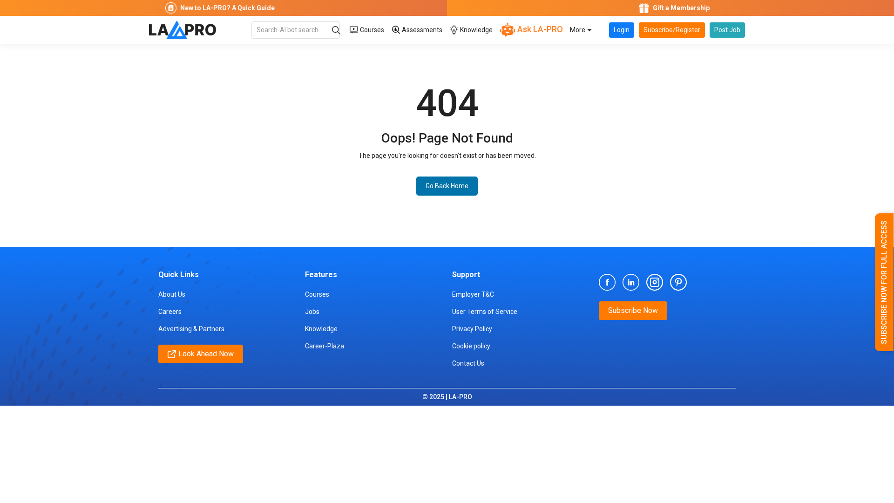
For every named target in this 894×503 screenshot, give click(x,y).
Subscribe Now (633, 310)
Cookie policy (471, 346)
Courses (371, 30)
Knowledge (476, 30)
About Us (171, 294)
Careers (170, 311)
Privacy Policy (472, 329)
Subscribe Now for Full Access (884, 282)
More (578, 30)
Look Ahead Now (206, 353)
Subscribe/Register (671, 30)
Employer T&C (473, 294)
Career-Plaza (324, 346)
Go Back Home (447, 186)
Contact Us (468, 363)
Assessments (421, 30)
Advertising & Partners (191, 329)
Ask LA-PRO (539, 29)
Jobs (312, 311)
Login (622, 30)
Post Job (727, 30)
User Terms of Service (484, 311)
